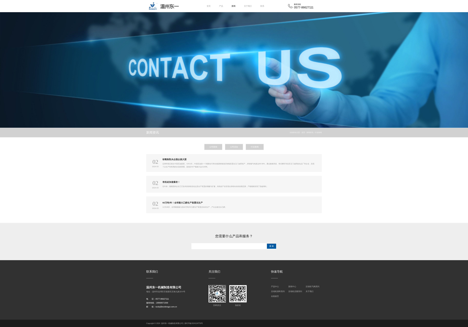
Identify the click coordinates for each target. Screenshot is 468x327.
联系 (262, 6)
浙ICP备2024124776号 (194, 323)
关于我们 (248, 6)
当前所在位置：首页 (297, 132)
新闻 (233, 6)
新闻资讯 (310, 132)
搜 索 (271, 246)
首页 (209, 6)
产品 (221, 6)
